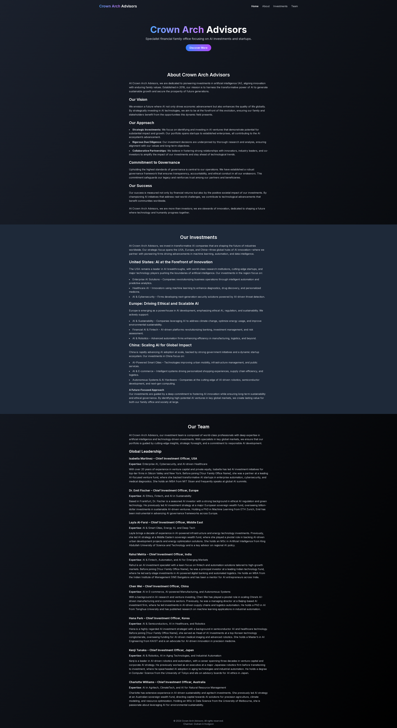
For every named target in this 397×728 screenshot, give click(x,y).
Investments (280, 6)
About (266, 6)
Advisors (118, 6)
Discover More (198, 47)
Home (255, 6)
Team (294, 6)
